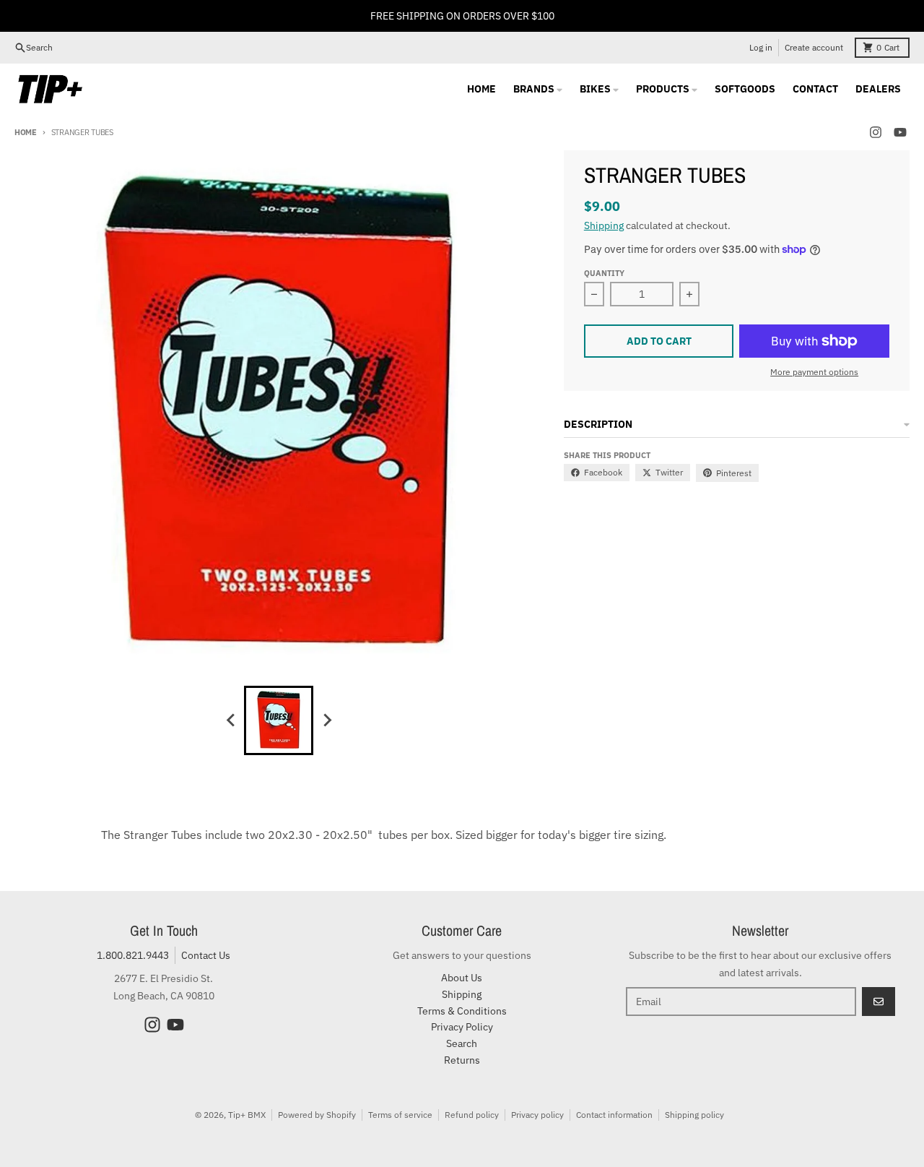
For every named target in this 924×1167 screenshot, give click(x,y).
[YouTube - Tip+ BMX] (900, 132)
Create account (814, 47)
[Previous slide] (231, 720)
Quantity (604, 273)
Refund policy (472, 1114)
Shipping (604, 225)
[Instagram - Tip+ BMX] (875, 132)
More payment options (814, 371)
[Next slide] (326, 720)
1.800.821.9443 (133, 955)
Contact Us (205, 955)
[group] (278, 720)
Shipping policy (694, 1114)
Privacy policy (537, 1114)
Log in (760, 47)
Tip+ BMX (247, 1114)
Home (25, 132)
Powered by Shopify (317, 1114)
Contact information (614, 1114)
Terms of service (400, 1114)
